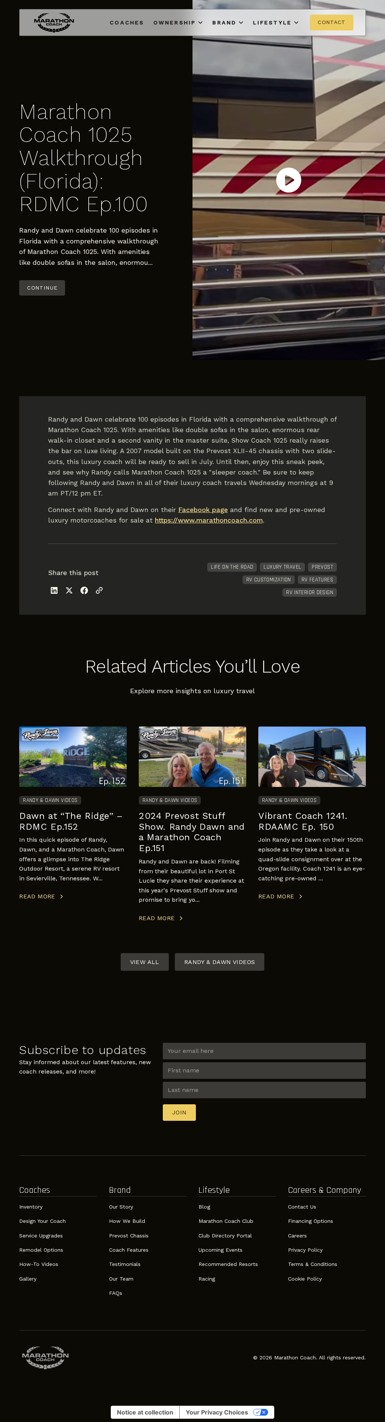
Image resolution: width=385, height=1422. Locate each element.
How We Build (127, 1221)
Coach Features (129, 1250)
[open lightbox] (288, 180)
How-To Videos (38, 1264)
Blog (204, 1207)
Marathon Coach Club (226, 1221)
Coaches (127, 23)
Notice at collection (145, 1412)
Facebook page (203, 510)
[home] (54, 22)
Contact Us (302, 1207)
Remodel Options (41, 1250)
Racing (207, 1279)
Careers (297, 1236)
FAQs (115, 1293)
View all (144, 962)
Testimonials (125, 1264)
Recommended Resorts (228, 1264)
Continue (42, 288)
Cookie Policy (305, 1279)
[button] (178, 23)
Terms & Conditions (312, 1264)
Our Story (121, 1207)
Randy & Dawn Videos (219, 962)
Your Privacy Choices (217, 1412)
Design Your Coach (42, 1221)
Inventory (30, 1207)
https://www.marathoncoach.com (209, 520)
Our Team (121, 1279)
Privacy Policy (305, 1250)
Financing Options (310, 1221)
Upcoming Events (221, 1250)
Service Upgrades (41, 1236)
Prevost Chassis (129, 1236)
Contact (332, 22)
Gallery (27, 1279)
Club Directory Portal (225, 1236)
